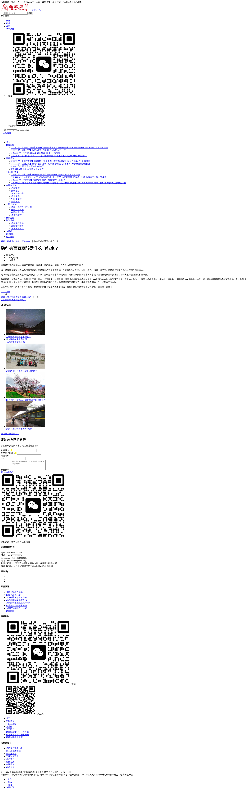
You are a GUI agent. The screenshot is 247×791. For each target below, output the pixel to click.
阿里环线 (10, 29)
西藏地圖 (10, 611)
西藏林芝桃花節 (13, 595)
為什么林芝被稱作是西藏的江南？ (16, 297)
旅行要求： (6, 470)
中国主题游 (11, 204)
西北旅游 (15, 196)
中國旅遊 (10, 764)
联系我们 (6, 133)
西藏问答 (26, 241)
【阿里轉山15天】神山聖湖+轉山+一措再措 (35, 153)
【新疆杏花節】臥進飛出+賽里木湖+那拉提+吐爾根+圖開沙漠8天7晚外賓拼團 (50, 161)
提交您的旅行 (7, 472)
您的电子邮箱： (8, 453)
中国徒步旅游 (17, 212)
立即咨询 (10, 787)
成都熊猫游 (16, 215)
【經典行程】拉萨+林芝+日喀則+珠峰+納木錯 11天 (38, 150)
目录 (9, 779)
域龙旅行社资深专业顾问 (17, 735)
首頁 (8, 142)
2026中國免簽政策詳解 (16, 597)
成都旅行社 (11, 754)
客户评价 (10, 237)
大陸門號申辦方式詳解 (16, 608)
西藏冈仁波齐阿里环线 (21, 207)
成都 (8, 26)
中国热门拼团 (12, 172)
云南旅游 (15, 201)
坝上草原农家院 (13, 751)
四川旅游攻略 (17, 228)
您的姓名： (6, 450)
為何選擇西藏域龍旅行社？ (18, 603)
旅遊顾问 (10, 234)
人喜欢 (5, 291)
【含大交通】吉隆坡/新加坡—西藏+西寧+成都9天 (38, 180)
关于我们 (10, 729)
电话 (9, 782)
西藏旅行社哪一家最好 (16, 605)
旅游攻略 (10, 220)
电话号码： (6, 456)
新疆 (8, 21)
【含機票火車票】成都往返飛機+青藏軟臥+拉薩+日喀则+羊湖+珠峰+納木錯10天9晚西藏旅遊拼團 (59, 147)
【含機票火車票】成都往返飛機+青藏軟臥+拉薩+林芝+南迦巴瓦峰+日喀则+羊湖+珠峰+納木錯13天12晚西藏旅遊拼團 (68, 183)
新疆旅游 (10, 158)
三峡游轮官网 (12, 756)
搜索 (30, 13)
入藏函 (9, 231)
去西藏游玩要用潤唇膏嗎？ (13, 300)
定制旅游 (10, 218)
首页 (3, 241)
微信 (9, 785)
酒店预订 (10, 759)
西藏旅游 (10, 145)
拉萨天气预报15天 (14, 748)
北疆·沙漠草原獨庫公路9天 (27, 166)
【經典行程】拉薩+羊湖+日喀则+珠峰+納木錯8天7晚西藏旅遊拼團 (45, 174)
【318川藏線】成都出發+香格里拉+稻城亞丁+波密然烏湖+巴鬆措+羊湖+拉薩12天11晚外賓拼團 (59, 177)
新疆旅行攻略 (17, 226)
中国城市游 (11, 185)
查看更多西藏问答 (10, 434)
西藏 (8, 23)
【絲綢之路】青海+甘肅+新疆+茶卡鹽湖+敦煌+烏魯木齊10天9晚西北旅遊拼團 (50, 164)
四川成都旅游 (17, 193)
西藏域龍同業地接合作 (16, 600)
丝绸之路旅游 (17, 210)
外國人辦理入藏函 (14, 592)
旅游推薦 (10, 762)
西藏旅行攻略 (17, 223)
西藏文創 (10, 767)
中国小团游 (16, 199)
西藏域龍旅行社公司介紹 (17, 732)
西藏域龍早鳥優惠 (14, 737)
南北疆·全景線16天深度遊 (27, 169)
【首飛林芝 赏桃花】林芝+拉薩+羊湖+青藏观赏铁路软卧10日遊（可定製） (49, 156)
